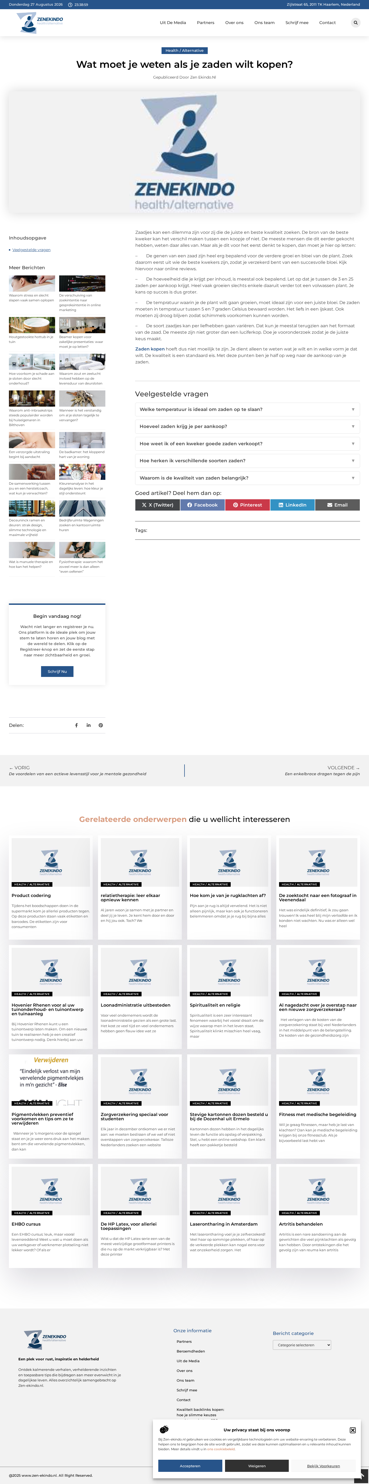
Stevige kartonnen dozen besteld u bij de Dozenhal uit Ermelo (229, 1116)
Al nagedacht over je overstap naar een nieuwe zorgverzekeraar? (318, 1007)
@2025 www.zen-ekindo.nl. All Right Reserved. (51, 1475)
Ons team (264, 22)
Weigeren (257, 1466)
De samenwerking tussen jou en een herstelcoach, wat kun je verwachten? (29, 488)
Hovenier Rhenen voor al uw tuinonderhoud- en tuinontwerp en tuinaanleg (47, 1009)
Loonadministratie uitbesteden (135, 1005)
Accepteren (190, 1466)
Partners (205, 22)
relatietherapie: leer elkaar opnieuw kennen (130, 897)
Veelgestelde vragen (31, 249)
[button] (352, 1430)
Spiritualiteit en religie (215, 1005)
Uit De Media (173, 22)
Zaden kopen (150, 349)
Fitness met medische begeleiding (317, 1114)
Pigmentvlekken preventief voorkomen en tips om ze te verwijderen (42, 1119)
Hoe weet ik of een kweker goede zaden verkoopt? (247, 443)
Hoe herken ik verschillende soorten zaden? (247, 460)
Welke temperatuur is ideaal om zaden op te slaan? (247, 409)
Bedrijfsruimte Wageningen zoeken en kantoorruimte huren (81, 525)
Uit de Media (188, 1361)
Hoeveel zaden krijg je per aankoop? (247, 426)
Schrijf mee (297, 22)
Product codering (31, 895)
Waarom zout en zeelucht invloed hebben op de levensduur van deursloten (80, 378)
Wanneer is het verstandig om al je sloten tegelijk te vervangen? (80, 415)
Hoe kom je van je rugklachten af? (228, 895)
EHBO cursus (26, 1224)
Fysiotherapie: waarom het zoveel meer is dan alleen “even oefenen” (81, 567)
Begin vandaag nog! (57, 616)
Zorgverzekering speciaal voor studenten (134, 1116)
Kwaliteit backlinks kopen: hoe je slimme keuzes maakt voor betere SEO (200, 1414)
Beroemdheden (191, 1351)
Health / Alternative (185, 50)
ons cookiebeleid (221, 1449)
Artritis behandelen (301, 1224)
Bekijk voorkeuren (323, 1466)
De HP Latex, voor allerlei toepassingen (129, 1226)
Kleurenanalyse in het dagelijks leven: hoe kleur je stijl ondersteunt (81, 488)
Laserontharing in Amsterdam (224, 1224)
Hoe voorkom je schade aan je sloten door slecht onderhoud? (31, 378)
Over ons (234, 22)
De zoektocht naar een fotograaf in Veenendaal (318, 897)
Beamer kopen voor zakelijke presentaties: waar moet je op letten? (81, 342)
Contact (327, 22)
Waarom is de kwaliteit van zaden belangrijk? (247, 478)
